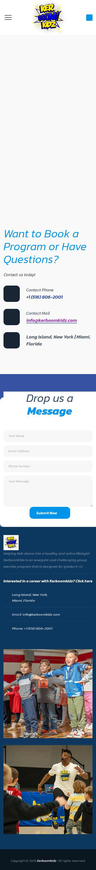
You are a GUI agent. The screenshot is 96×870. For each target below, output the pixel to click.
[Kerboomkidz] (48, 17)
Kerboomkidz (46, 860)
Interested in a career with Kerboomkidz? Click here (48, 581)
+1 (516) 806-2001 (37, 628)
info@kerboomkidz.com (51, 320)
